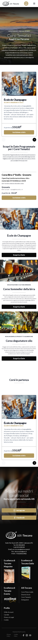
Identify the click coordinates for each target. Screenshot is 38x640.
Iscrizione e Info (19, 132)
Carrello (6, 615)
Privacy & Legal (9, 617)
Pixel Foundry (21, 632)
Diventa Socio (25, 594)
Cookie (6, 620)
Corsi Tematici (26, 597)
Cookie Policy (16, 635)
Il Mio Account (9, 612)
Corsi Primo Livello (27, 592)
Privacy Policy (9, 635)
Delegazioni (25, 600)
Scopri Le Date (19, 255)
